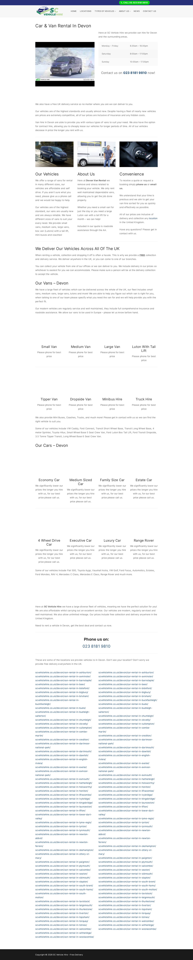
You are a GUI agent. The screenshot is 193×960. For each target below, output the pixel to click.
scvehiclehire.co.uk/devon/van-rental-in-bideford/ (62, 688)
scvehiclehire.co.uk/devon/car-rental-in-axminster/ (125, 676)
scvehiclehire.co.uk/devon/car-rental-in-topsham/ (125, 909)
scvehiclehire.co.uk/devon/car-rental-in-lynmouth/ (125, 826)
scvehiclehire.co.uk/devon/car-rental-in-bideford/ (125, 688)
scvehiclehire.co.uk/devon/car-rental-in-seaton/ (124, 869)
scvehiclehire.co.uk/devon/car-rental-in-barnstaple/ (126, 680)
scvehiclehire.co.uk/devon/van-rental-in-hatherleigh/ (63, 783)
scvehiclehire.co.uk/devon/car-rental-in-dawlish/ (124, 751)
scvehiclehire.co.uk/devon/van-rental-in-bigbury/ (61, 692)
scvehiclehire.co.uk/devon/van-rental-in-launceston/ (63, 806)
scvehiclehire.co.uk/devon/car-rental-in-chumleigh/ (126, 716)
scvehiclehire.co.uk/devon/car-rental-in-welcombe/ (126, 921)
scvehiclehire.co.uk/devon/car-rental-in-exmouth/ (125, 775)
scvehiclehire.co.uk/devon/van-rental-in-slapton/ (61, 881)
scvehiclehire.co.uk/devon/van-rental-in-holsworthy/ (63, 787)
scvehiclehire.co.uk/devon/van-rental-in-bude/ (60, 708)
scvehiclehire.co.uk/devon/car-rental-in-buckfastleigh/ (127, 700)
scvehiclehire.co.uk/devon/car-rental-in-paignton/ (125, 858)
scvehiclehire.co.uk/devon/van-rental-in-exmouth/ (62, 779)
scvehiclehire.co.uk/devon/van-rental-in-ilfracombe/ (63, 794)
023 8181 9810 (135, 73)
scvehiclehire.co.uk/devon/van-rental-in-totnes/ (61, 925)
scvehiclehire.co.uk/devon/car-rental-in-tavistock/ (125, 893)
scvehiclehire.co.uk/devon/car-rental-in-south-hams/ (127, 885)
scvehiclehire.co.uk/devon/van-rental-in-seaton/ (61, 873)
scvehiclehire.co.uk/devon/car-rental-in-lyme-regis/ (126, 818)
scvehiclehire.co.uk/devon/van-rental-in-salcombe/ (63, 869)
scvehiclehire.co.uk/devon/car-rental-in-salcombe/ (125, 866)
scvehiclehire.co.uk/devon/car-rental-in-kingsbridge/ (126, 798)
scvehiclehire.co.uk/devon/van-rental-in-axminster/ (63, 676)
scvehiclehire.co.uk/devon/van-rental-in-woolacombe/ (64, 937)
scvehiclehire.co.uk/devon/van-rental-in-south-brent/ (64, 885)
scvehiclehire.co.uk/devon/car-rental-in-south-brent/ (126, 881)
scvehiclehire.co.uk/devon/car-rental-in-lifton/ (123, 806)
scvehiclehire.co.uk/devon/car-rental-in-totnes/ (123, 917)
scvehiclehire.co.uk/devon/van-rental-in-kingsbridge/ (64, 802)
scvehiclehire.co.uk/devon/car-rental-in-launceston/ (126, 802)
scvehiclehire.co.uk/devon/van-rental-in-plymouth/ (62, 866)
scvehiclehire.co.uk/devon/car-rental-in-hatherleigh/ (126, 779)
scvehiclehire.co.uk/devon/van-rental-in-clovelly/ (61, 723)
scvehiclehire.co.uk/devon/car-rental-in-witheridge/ (126, 925)
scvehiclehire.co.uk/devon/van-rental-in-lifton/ (60, 810)
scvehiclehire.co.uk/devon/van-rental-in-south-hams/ (64, 889)
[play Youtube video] (65, 64)
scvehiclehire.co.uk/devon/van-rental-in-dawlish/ (61, 755)
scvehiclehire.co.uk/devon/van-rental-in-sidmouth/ (62, 877)
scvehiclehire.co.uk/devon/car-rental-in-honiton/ (124, 787)
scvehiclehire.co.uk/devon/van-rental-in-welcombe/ (63, 929)
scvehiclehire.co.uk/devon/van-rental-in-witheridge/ (63, 933)
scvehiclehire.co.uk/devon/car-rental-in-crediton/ (125, 735)
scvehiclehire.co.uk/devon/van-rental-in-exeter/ (61, 767)
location (153, 218)
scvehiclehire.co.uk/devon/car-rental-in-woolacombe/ (127, 929)
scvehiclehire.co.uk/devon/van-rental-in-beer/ (60, 684)
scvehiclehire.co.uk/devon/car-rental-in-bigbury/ (124, 692)
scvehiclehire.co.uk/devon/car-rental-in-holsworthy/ (126, 783)
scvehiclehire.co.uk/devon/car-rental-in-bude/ (123, 704)
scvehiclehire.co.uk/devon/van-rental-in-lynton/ (61, 826)
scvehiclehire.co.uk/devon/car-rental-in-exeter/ (123, 763)
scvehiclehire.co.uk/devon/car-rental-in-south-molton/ (127, 889)
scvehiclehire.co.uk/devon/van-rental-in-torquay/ (61, 921)
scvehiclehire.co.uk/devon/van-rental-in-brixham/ (62, 696)
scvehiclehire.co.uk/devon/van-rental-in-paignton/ (62, 862)
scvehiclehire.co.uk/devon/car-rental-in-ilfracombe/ (126, 791)
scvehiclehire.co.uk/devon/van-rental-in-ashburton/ (63, 672)
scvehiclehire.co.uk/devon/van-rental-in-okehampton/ (64, 850)
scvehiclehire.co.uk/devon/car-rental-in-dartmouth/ (126, 747)
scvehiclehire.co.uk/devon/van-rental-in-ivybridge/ (62, 798)
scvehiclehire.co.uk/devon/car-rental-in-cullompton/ (126, 723)
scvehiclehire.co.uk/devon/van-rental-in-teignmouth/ (63, 905)
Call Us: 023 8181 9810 (135, 2)
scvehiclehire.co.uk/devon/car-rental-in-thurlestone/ (126, 901)
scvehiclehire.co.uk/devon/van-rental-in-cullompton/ (63, 727)
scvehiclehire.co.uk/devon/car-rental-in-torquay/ (124, 913)
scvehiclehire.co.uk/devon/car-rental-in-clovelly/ (124, 720)
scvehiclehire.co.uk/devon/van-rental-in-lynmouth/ (62, 830)
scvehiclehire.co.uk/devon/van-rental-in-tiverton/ (61, 913)
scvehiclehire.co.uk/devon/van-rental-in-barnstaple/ (63, 680)
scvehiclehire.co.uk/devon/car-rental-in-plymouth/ (125, 862)
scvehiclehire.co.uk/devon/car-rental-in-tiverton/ (124, 905)
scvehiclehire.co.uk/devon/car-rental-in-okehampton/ (127, 846)
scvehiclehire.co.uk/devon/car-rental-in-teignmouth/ (126, 897)
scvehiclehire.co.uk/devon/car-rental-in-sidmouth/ (125, 873)
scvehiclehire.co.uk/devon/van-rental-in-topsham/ (62, 917)
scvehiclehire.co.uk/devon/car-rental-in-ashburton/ (126, 672)
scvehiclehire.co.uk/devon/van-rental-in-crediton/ (62, 739)
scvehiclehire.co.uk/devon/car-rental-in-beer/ (122, 684)
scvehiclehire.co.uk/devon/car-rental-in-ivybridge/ (125, 794)
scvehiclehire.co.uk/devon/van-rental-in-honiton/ (61, 791)
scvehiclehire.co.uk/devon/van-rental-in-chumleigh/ (63, 720)
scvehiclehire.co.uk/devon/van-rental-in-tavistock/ (62, 901)
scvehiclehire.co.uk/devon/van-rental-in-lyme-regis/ (63, 822)
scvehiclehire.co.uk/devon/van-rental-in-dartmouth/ (63, 751)
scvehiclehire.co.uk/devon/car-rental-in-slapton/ (124, 877)
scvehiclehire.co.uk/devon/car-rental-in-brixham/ (124, 696)
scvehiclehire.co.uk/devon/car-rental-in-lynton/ (123, 822)
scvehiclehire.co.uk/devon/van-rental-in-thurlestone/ (63, 909)
